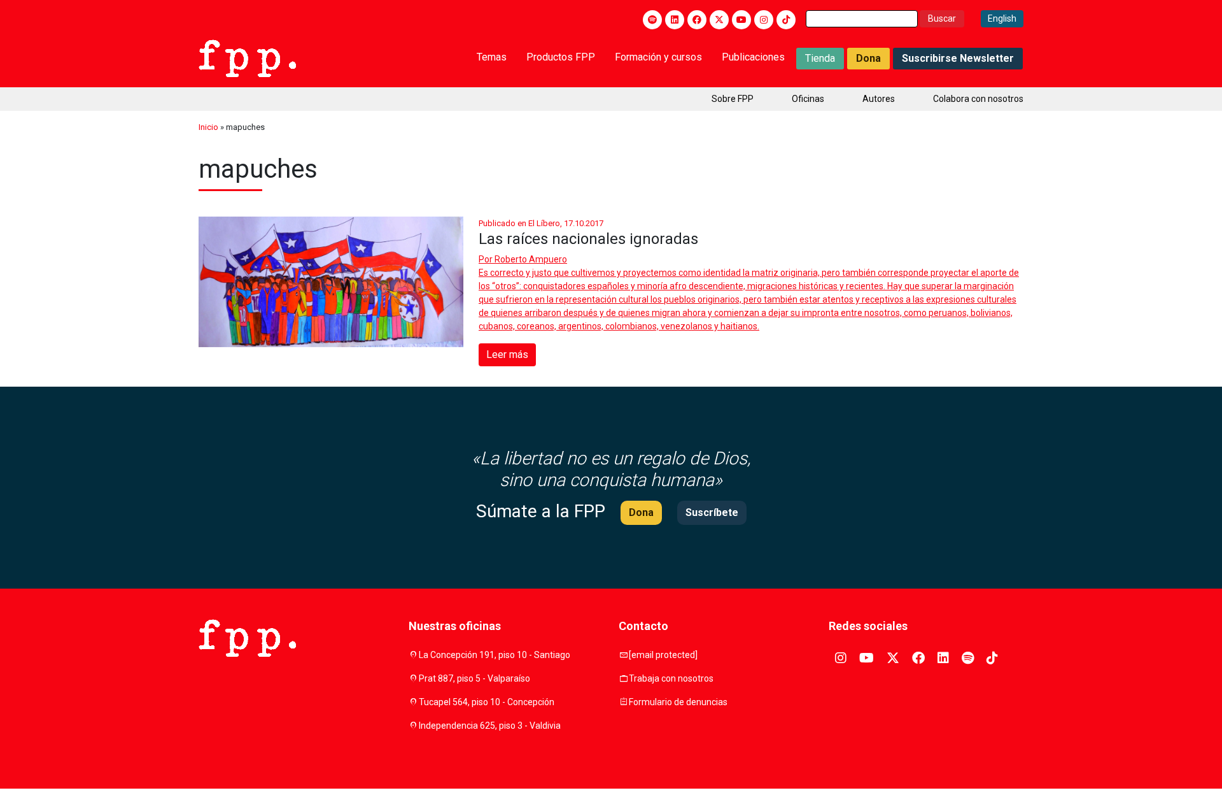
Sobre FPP (733, 99)
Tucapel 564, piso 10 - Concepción (486, 702)
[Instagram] (763, 19)
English (1002, 18)
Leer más (507, 354)
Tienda (820, 58)
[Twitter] (719, 19)
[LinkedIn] (674, 19)
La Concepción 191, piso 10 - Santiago (494, 655)
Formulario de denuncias (678, 702)
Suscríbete (711, 512)
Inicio (208, 127)
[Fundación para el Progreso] (247, 57)
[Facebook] (696, 19)
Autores (878, 99)
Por (523, 259)
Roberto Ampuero (531, 259)
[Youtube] (741, 19)
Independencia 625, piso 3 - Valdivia (490, 725)
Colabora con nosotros (978, 99)
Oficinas (808, 99)
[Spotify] (652, 19)
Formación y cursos (658, 57)
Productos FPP (560, 57)
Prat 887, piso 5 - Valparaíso (474, 678)
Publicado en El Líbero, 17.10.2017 (541, 223)
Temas (492, 57)
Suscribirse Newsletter (958, 58)
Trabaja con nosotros (671, 678)
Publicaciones (753, 57)
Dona (868, 58)
